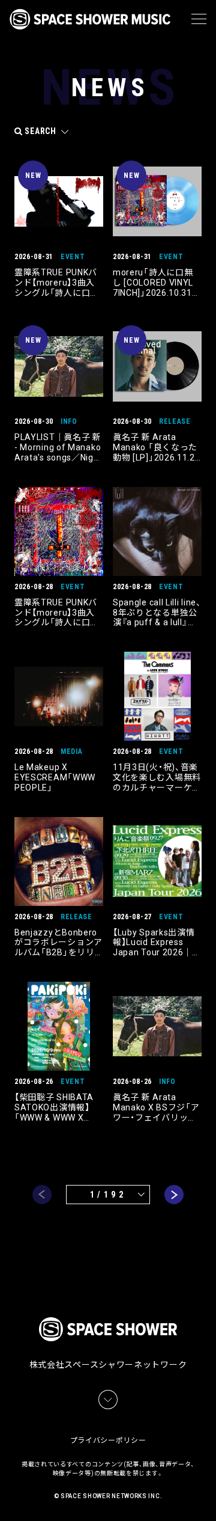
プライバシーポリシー (108, 1440)
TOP (209, 1497)
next (174, 1194)
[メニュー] (198, 19)
